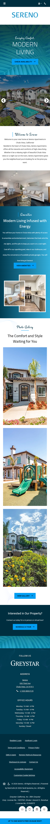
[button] (40, 3)
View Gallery (23, 596)
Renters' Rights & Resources (30, 755)
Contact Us (33, 762)
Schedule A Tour (24, 627)
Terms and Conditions (17, 748)
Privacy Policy (34, 748)
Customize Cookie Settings (24, 775)
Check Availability (24, 62)
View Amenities (24, 266)
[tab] (19, 123)
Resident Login (16, 740)
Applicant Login (31, 740)
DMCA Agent (11, 755)
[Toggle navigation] (4, 3)
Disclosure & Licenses (18, 762)
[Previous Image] (3, 100)
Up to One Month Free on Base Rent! (25, 821)
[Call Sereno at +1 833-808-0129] (45, 3)
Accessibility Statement (24, 769)
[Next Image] (46, 100)
